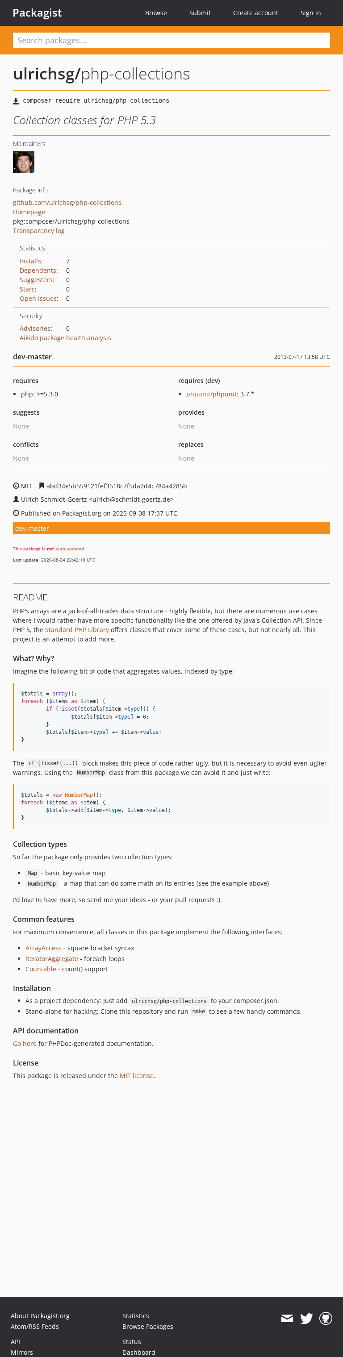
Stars (27, 289)
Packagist (37, 12)
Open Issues (38, 298)
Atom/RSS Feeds (35, 1326)
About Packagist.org (40, 1315)
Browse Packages (147, 1326)
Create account (255, 12)
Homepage (29, 212)
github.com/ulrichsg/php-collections (67, 202)
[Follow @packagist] (306, 1319)
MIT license (137, 1075)
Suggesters (36, 279)
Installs (30, 261)
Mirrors (22, 1352)
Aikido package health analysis (65, 337)
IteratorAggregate (51, 958)
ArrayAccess (43, 948)
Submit (200, 12)
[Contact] (286, 1319)
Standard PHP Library (77, 629)
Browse (156, 12)
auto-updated (69, 548)
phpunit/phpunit (211, 394)
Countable (40, 969)
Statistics (135, 1315)
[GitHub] (325, 1319)
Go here (25, 1043)
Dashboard (138, 1352)
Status (131, 1341)
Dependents (38, 270)
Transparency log (39, 230)
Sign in (311, 12)
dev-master (32, 528)
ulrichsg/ (47, 73)
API (15, 1341)
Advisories (35, 328)
